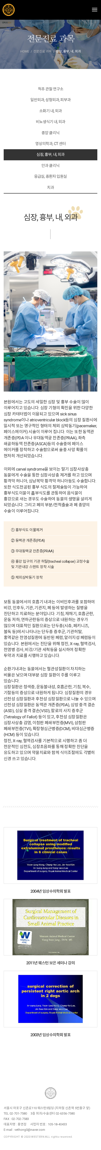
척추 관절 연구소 (50, 89)
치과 (50, 187)
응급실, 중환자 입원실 (50, 176)
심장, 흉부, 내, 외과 (50, 154)
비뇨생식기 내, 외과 (50, 121)
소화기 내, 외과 (50, 111)
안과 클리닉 (50, 165)
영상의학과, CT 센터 (50, 143)
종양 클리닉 (50, 133)
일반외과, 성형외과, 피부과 (50, 100)
